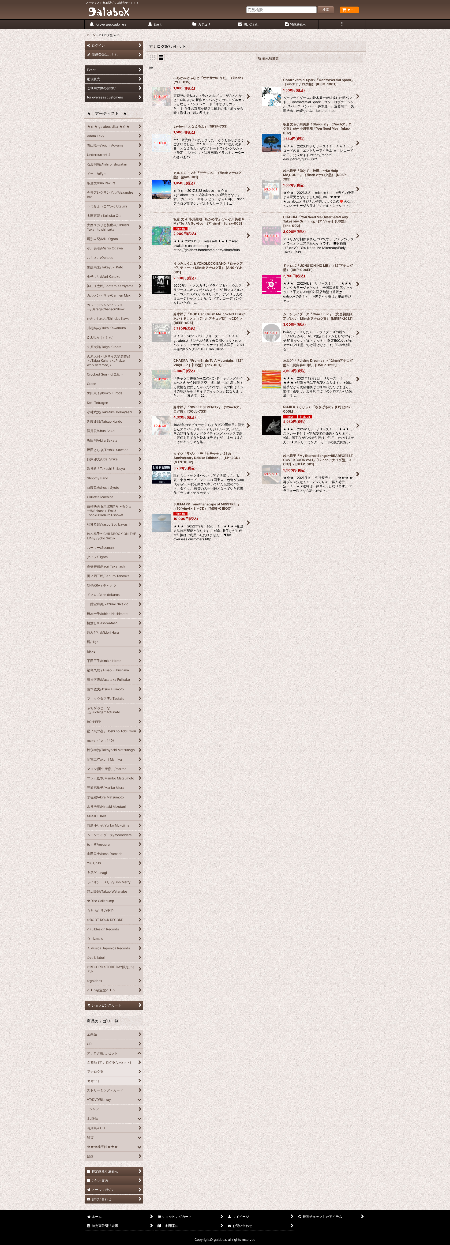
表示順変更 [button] (270, 58)
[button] (342, 24)
